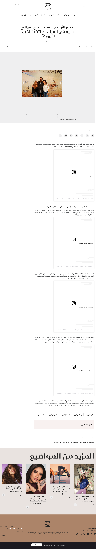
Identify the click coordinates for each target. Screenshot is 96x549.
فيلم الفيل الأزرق (78, 415)
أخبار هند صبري (41, 415)
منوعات (8, 528)
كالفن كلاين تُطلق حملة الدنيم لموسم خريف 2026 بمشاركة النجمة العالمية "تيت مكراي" (61, 490)
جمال (58, 15)
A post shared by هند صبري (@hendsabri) (82, 266)
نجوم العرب (79, 46)
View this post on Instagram (86, 176)
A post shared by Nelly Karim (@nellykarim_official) (63, 198)
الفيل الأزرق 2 (89, 415)
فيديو (31, 15)
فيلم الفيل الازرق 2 (65, 415)
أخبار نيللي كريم (53, 415)
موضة (73, 15)
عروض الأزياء (66, 15)
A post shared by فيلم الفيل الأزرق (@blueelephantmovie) (79, 329)
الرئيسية (92, 46)
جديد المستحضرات (42, 507)
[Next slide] (27, 114)
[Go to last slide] (57, 114)
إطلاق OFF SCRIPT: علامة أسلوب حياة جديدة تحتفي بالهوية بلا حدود (85, 498)
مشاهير (86, 46)
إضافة (3, 535)
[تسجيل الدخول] (84, 6)
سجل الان (37, 545)
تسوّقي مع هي (24, 15)
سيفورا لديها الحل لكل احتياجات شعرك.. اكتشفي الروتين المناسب (12, 489)
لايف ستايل (43, 15)
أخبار (37, 15)
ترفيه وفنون (51, 15)
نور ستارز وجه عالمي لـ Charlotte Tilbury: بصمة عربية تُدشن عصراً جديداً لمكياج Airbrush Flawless (37, 500)
